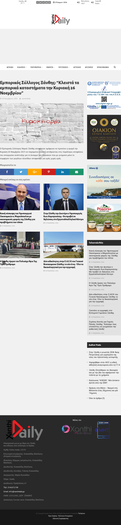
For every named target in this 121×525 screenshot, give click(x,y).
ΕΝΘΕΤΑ (49, 67)
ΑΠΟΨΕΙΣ (89, 67)
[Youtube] (46, 2)
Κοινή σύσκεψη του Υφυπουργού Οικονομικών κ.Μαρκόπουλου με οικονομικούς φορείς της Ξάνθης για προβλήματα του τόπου (103, 254)
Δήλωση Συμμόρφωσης (60, 518)
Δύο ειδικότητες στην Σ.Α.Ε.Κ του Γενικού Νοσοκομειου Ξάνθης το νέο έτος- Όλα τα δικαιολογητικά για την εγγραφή (63, 264)
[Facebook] (37, 2)
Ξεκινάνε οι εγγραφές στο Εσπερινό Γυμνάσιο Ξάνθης (101, 311)
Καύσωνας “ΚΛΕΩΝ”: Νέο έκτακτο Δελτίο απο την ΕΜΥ (104, 381)
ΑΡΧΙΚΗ (10, 67)
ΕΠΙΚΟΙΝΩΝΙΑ (103, 67)
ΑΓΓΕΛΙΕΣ (77, 67)
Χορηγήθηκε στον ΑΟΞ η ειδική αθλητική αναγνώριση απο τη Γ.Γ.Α (104, 363)
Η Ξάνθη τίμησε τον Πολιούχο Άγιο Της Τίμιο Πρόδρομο (102, 284)
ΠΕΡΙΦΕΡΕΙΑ (35, 67)
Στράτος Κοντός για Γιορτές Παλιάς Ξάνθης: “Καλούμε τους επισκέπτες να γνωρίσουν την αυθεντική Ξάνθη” (102, 325)
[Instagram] (43, 2)
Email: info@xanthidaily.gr (14, 491)
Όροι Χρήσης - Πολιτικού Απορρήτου (60, 516)
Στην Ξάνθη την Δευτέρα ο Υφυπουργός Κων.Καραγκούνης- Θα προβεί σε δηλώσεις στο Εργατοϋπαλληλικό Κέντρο (63, 216)
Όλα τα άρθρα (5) (97, 398)
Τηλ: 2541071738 (11, 487)
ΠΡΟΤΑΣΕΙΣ (63, 67)
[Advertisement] (60, 46)
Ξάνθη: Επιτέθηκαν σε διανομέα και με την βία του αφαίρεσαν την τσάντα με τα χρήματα (104, 372)
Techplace (81, 513)
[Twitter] (40, 2)
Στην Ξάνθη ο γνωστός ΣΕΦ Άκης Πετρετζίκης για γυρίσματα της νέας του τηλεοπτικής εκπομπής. (104, 355)
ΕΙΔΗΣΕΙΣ (21, 67)
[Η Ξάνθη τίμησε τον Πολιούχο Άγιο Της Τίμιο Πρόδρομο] (20, 245)
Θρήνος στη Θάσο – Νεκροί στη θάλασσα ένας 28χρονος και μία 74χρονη (103, 390)
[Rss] (49, 2)
